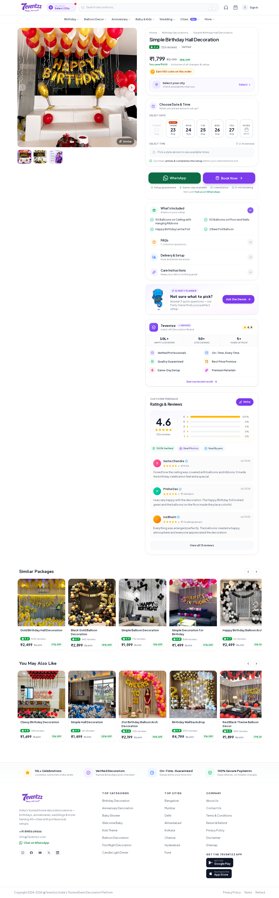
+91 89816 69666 (30, 831)
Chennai (170, 837)
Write (246, 401)
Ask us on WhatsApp (207, 191)
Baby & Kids (144, 19)
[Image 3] (82, 142)
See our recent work (199, 381)
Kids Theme (109, 830)
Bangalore (172, 800)
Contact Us (213, 808)
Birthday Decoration (115, 800)
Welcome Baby (112, 823)
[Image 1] (72, 142)
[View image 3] (56, 157)
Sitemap (212, 845)
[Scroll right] (256, 571)
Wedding (166, 19)
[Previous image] (22, 87)
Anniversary (120, 19)
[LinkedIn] (57, 852)
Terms (248, 892)
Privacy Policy (215, 830)
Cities (188, 19)
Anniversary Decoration (117, 808)
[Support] (225, 7)
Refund (260, 892)
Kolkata (170, 830)
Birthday (70, 19)
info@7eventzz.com (32, 837)
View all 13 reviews (202, 545)
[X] (48, 852)
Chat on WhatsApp (36, 842)
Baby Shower (111, 815)
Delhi (168, 815)
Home (153, 32)
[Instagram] (22, 852)
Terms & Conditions (219, 815)
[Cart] (235, 7)
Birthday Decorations (175, 32)
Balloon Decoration (115, 837)
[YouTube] (40, 852)
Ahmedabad (173, 823)
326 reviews (169, 47)
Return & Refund (216, 823)
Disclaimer (213, 837)
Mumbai (170, 808)
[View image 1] (24, 157)
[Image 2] (77, 142)
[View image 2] (40, 157)
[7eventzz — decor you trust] (31, 7)
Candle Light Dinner (115, 852)
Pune (168, 852)
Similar (127, 141)
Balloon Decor (94, 19)
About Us (212, 800)
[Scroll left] (248, 571)
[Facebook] (31, 852)
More (208, 19)
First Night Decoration (116, 845)
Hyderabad (172, 845)
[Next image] (131, 87)
